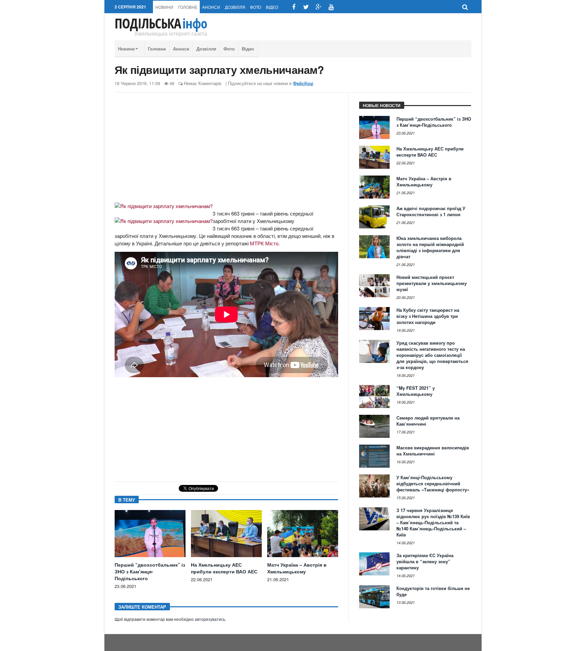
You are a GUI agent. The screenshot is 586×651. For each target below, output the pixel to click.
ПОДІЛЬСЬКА (161, 23)
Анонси (211, 7)
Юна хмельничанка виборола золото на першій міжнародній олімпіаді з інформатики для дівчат (430, 247)
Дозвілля (235, 7)
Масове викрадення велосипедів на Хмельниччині (432, 450)
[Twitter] (306, 7)
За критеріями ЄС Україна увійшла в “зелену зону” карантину (424, 561)
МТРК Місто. (265, 243)
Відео (272, 7)
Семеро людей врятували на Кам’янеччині (428, 420)
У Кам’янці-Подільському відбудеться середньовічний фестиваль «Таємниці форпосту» (432, 483)
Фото (255, 7)
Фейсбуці (303, 83)
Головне (187, 7)
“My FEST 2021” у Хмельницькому (415, 391)
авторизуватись (210, 619)
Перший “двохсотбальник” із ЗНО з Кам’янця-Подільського (150, 571)
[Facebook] (293, 7)
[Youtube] (331, 7)
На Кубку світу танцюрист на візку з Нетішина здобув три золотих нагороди (427, 316)
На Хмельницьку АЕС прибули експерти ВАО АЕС (224, 568)
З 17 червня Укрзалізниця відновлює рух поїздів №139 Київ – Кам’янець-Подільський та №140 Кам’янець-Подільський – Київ (433, 522)
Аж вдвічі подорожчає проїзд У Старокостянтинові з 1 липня (430, 211)
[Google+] (318, 7)
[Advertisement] (226, 150)
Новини (164, 7)
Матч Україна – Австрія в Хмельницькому (297, 568)
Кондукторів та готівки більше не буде (433, 591)
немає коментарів (202, 83)
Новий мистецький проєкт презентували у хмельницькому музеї (431, 283)
